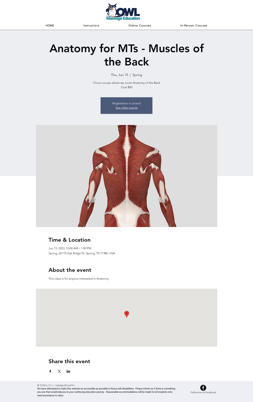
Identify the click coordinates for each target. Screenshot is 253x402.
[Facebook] (203, 388)
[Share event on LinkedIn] (68, 371)
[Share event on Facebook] (50, 371)
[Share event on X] (59, 371)
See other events (127, 107)
